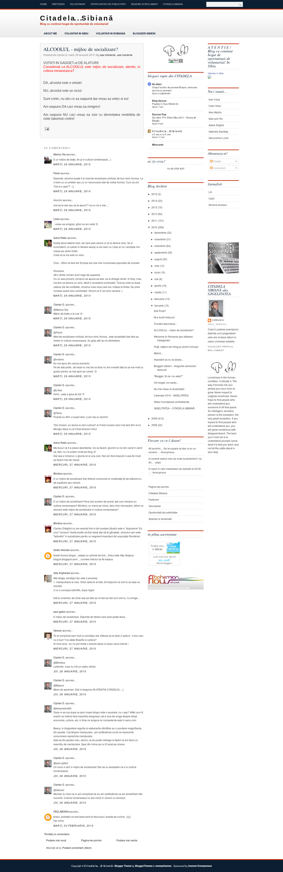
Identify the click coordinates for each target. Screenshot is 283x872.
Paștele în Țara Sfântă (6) (165, 103)
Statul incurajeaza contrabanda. (172, 401)
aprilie (158, 285)
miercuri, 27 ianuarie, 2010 (74, 464)
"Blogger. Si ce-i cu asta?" (168, 376)
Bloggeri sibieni (144, 33)
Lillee (56, 219)
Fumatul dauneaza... (165, 323)
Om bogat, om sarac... (166, 382)
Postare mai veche (126, 840)
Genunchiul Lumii (219, 138)
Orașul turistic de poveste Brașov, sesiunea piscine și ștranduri (174, 89)
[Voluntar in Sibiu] (209, 77)
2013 (154, 207)
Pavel (56, 173)
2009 (154, 418)
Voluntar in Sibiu (76, 33)
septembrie (161, 252)
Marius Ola (59, 154)
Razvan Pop (159, 114)
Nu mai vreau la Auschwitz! (169, 389)
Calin (212, 198)
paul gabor (59, 611)
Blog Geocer (159, 101)
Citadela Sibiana (173, 4)
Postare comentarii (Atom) (77, 847)
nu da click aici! (175, 168)
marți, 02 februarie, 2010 (73, 825)
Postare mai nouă (56, 840)
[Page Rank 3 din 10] (175, 62)
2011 (154, 220)
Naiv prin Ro (216, 118)
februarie (159, 299)
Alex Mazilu (215, 112)
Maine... (158, 353)
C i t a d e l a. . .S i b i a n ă (76, 18)
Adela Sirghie (216, 125)
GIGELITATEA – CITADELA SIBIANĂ (174, 408)
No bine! (157, 84)
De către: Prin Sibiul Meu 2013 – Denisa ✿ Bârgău (174, 119)
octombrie (160, 246)
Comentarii (219, 168)
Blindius (58, 473)
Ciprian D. (59, 304)
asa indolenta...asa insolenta (116, 55)
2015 (154, 194)
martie (158, 292)
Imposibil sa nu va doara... (168, 359)
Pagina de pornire (91, 840)
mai (156, 279)
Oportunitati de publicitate (108, 4)
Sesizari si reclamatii (144, 4)
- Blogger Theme (121, 866)
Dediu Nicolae (61, 550)
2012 (154, 214)
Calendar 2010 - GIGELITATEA (171, 395)
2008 (154, 425)
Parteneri (58, 4)
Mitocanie (157, 144)
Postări (217, 161)
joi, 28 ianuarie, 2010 (69, 671)
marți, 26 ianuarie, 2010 (72, 164)
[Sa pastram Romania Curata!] (221, 229)
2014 (154, 200)
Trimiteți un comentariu (57, 834)
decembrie (160, 232)
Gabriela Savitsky (218, 131)
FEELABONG (61, 811)
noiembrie (160, 239)
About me (50, 33)
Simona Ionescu (218, 205)
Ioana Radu (60, 237)
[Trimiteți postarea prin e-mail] (46, 129)
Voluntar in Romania (110, 33)
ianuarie (159, 305)
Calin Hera (215, 105)
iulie (157, 265)
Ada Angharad (61, 573)
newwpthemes (163, 866)
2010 (154, 227)
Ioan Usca (214, 99)
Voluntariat (77, 4)
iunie (157, 272)
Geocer (57, 630)
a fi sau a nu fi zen (161, 134)
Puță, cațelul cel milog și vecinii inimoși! (176, 346)
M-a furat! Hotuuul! (164, 317)
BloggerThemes (143, 866)
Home (43, 4)
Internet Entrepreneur (200, 866)
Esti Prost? (160, 311)
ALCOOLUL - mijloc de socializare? (80, 49)
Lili (210, 192)
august (158, 259)
